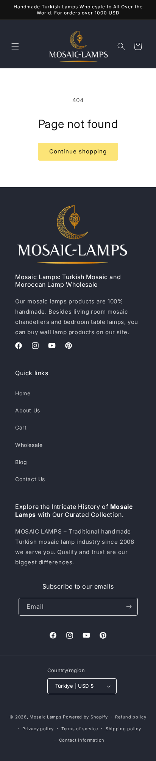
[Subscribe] (129, 607)
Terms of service (79, 728)
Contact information (82, 740)
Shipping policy (123, 728)
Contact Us (30, 479)
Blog (21, 462)
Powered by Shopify (85, 717)
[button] (15, 46)
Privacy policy (38, 728)
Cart (21, 427)
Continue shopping (78, 151)
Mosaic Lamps (45, 717)
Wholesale (28, 445)
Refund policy (130, 717)
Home (22, 393)
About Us (27, 410)
